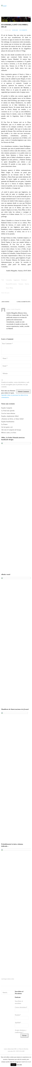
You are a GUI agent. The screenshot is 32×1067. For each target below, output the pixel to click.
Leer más (19, 1064)
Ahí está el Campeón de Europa (11, 430)
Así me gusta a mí (7, 427)
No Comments (23, 30)
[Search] (13, 992)
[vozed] (9, 13)
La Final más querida (7, 410)
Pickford (24, 280)
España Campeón (6, 408)
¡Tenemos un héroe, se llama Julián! (12, 419)
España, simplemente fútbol (10, 416)
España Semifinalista (7, 421)
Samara (21, 284)
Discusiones (5, 301)
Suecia (27, 284)
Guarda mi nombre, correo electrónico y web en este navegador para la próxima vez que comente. (15, 384)
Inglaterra (17, 280)
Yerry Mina (9, 288)
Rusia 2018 (15, 30)
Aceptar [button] (13, 1064)
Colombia (9, 280)
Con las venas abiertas (8, 413)
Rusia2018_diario (11, 284)
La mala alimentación (23, 301)
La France (4, 424)
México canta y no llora (8, 432)
